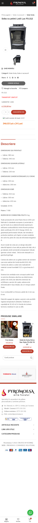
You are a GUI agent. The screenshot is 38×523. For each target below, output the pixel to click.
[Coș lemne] (9, 329)
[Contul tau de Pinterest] (12, 77)
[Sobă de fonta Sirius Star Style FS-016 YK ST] (27, 329)
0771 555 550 (15, 411)
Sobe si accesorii (18, 15)
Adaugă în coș (18, 112)
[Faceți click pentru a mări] (5, 50)
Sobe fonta (30, 15)
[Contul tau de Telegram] (18, 77)
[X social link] (10, 77)
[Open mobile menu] (3, 3)
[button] (9, 347)
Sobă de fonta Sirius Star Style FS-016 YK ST (27, 342)
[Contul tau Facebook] (7, 77)
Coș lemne (9, 340)
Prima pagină (6, 15)
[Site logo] (18, 3)
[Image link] (18, 392)
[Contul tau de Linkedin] (15, 77)
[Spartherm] (26, 374)
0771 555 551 (15, 408)
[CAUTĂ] (31, 357)
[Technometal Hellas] (9, 374)
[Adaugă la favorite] (15, 324)
